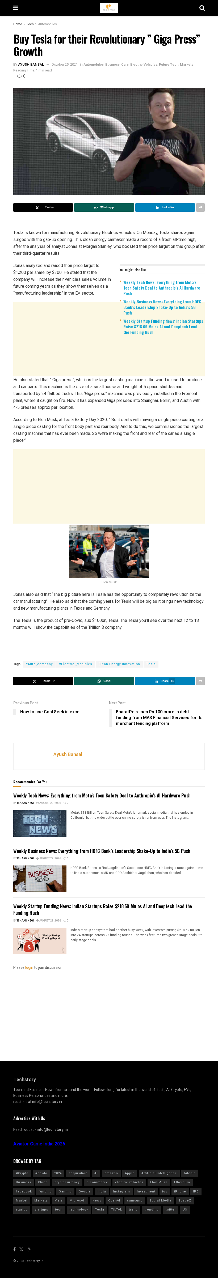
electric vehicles (129, 1182)
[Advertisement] (109, 380)
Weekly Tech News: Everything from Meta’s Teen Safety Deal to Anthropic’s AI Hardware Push (161, 287)
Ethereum (182, 1182)
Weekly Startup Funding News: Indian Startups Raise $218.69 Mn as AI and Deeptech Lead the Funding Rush (163, 326)
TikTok (116, 1209)
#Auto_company (39, 664)
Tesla (151, 664)
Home (17, 24)
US (185, 1209)
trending (152, 1209)
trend (133, 1209)
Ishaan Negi (25, 803)
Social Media (160, 1200)
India (102, 1191)
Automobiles (47, 24)
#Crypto (22, 1173)
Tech (30, 24)
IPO (196, 1191)
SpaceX (184, 1200)
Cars (125, 64)
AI (96, 1173)
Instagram (121, 1191)
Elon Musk (158, 1182)
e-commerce (97, 1182)
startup (22, 1209)
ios (164, 1191)
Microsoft (78, 1200)
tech (58, 1209)
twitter (171, 1209)
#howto (41, 1173)
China (43, 1182)
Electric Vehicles (143, 64)
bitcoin (190, 1173)
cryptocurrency (67, 1182)
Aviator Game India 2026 (39, 1144)
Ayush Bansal (31, 64)
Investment (146, 1191)
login (29, 967)
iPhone (180, 1191)
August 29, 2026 (50, 803)
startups (41, 1209)
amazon (111, 1173)
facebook (24, 1191)
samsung (134, 1200)
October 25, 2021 (65, 64)
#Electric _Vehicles (75, 664)
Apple (130, 1173)
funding (45, 1191)
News (97, 1200)
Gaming (65, 1191)
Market (21, 1200)
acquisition (78, 1173)
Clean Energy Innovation (119, 664)
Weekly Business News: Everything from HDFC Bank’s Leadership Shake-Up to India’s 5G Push (162, 307)
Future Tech (168, 64)
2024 (58, 1173)
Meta (58, 1200)
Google (85, 1191)
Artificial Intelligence (159, 1173)
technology (78, 1209)
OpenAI (114, 1200)
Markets (186, 64)
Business (112, 64)
